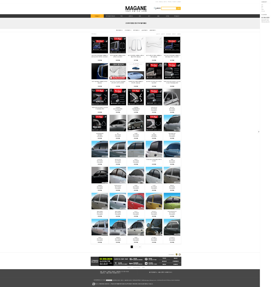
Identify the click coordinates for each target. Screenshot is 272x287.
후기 (262, 7)
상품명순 (179, 33)
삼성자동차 (144, 30)
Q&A (262, 6)
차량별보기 (97, 16)
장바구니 (165, 1)
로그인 (157, 1)
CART (262, 9)
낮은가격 (158, 33)
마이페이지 (174, 1)
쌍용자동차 (152, 30)
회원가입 (161, 1)
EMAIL (143, 267)
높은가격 (163, 33)
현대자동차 (118, 30)
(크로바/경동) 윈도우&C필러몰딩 (136, 23)
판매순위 (174, 33)
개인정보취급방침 (136, 267)
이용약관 (129, 267)
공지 (262, 4)
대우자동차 (135, 30)
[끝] (139, 246)
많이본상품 (168, 33)
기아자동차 (127, 30)
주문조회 (169, 1)
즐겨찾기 (179, 1)
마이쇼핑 (263, 11)
